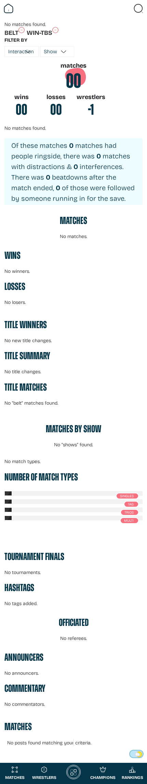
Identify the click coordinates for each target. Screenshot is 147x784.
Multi (129, 520)
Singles (127, 495)
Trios (129, 512)
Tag (131, 504)
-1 (91, 109)
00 (73, 81)
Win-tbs (39, 32)
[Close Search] (138, 8)
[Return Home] (8, 8)
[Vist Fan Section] (126, 8)
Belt (11, 32)
